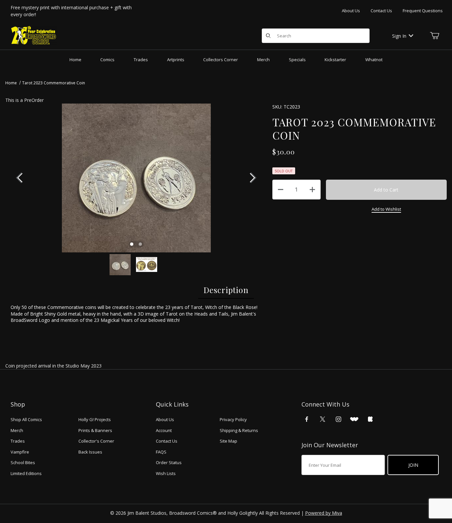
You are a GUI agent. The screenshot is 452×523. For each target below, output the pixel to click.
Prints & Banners (95, 430)
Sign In (399, 36)
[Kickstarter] (370, 419)
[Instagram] (338, 419)
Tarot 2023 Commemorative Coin (53, 83)
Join (413, 465)
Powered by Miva (323, 513)
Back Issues (90, 452)
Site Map (228, 441)
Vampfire (20, 452)
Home (11, 83)
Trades (18, 441)
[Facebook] (306, 419)
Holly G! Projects (94, 419)
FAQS (161, 452)
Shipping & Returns (239, 430)
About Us (351, 11)
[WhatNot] (354, 419)
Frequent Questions (423, 11)
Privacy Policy (233, 419)
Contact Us (381, 11)
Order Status (169, 462)
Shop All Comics (26, 419)
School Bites (23, 462)
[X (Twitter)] (322, 419)
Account (164, 430)
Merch (17, 430)
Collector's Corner (96, 441)
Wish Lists (166, 473)
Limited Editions (26, 473)
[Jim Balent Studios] (34, 35)
